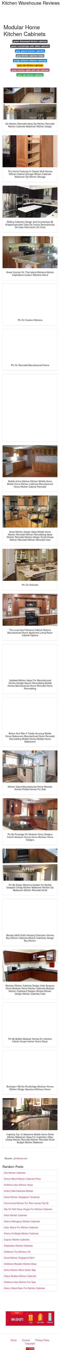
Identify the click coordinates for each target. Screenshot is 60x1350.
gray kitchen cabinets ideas (30, 55)
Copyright (30, 1343)
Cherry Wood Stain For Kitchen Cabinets (24, 1288)
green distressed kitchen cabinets (30, 41)
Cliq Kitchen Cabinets (14, 1172)
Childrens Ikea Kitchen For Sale (20, 1282)
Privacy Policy (42, 1340)
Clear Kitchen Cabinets (15, 1215)
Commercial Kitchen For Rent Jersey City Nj (26, 1203)
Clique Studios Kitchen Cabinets (20, 1276)
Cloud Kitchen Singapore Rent (19, 1257)
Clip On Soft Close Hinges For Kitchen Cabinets (28, 1209)
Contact (26, 1340)
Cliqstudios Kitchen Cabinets (18, 1245)
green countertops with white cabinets (30, 46)
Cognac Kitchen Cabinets (16, 1239)
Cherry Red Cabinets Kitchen (18, 1190)
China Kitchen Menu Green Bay (20, 1269)
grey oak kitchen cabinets (30, 74)
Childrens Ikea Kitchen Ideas (18, 1184)
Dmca (14, 1340)
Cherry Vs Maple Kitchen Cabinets (21, 1233)
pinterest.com (21, 1158)
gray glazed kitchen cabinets (30, 50)
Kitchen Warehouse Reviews (31, 3)
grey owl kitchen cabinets (30, 65)
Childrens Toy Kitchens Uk (17, 1251)
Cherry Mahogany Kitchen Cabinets (22, 1221)
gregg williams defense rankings (30, 60)
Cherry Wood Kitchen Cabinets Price (22, 1178)
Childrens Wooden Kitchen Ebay (20, 1263)
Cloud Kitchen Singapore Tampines (22, 1197)
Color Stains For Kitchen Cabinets (21, 1227)
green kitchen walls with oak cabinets (30, 70)
